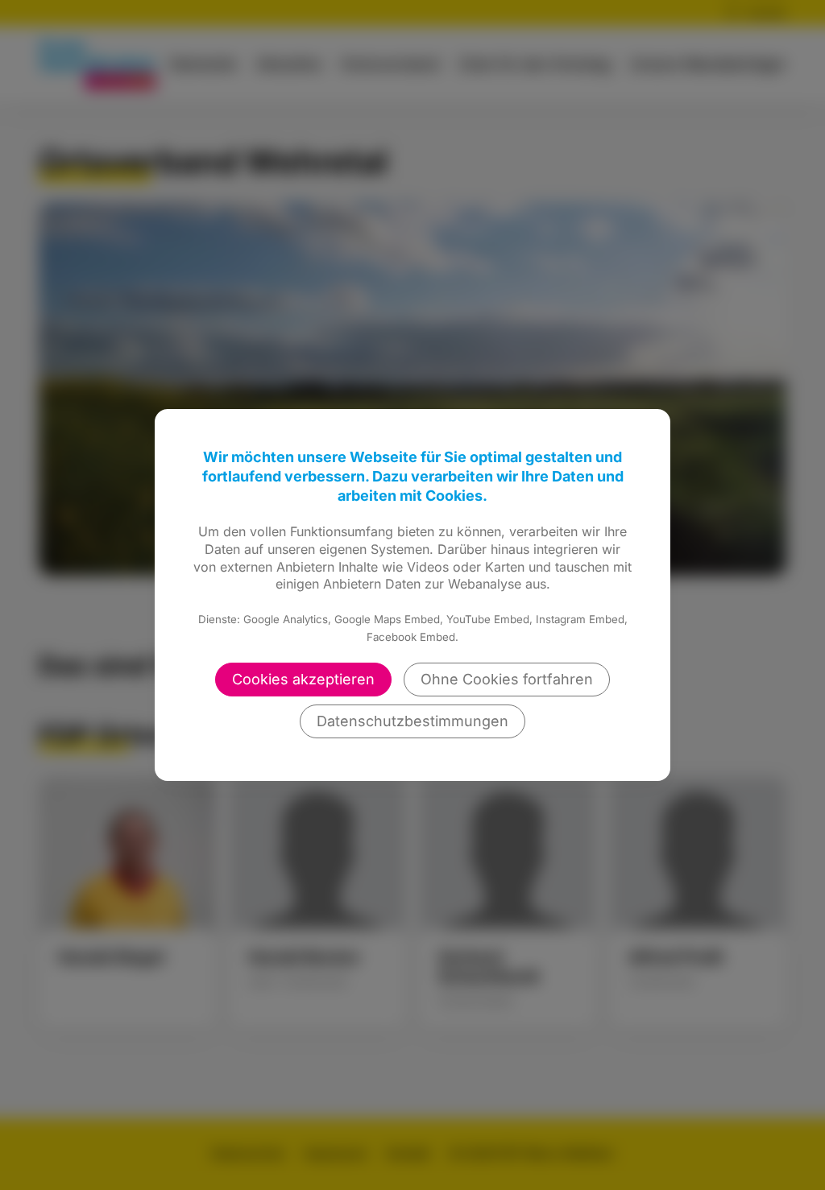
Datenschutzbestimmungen (412, 721)
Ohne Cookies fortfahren (507, 679)
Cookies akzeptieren (303, 679)
